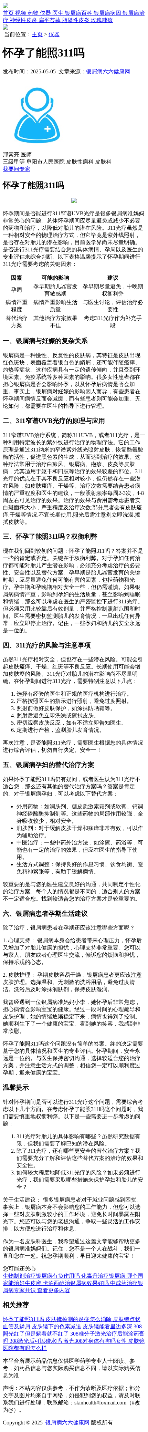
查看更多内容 (53, 1290)
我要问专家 (16, 169)
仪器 (54, 34)
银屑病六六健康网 (108, 71)
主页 (37, 34)
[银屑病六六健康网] (5, 6)
